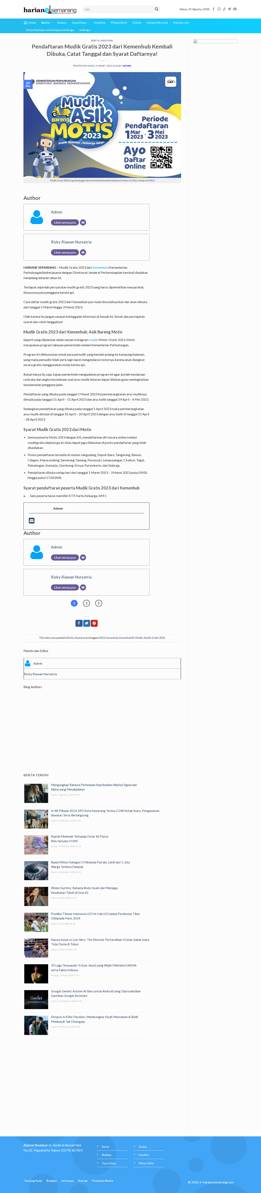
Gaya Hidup (79, 22)
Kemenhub (100, 267)
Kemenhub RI (126, 637)
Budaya (61, 22)
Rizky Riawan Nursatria (71, 242)
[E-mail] (31, 522)
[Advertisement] (102, 734)
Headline (99, 22)
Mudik (139, 637)
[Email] (83, 222)
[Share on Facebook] (78, 623)
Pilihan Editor (119, 22)
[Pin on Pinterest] (94, 623)
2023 (102, 637)
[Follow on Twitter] (229, 9)
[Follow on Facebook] (213, 9)
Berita (45, 22)
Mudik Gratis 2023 (154, 637)
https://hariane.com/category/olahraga (50, 30)
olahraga (84, 30)
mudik (93, 340)
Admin (127, 65)
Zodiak (137, 22)
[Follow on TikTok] (224, 9)
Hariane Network (157, 22)
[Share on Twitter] (86, 623)
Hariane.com (181, 22)
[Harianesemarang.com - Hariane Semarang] (49, 9)
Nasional (107, 40)
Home (32, 22)
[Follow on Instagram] (219, 9)
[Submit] (156, 9)
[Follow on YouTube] (235, 9)
